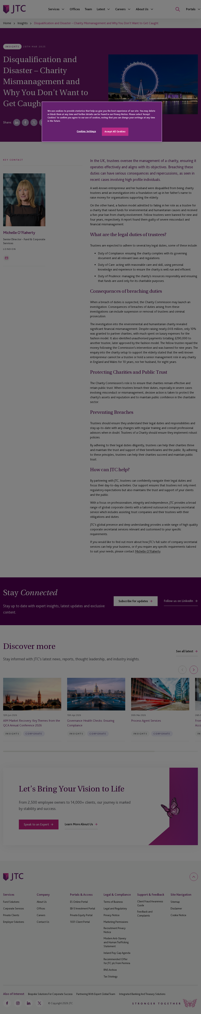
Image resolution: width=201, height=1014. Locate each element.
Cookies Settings (86, 131)
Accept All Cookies (115, 131)
